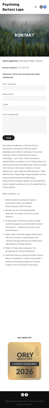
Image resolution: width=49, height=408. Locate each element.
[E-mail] (41, 7)
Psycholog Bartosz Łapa (13, 6)
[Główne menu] (35, 7)
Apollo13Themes (24, 404)
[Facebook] (44, 7)
